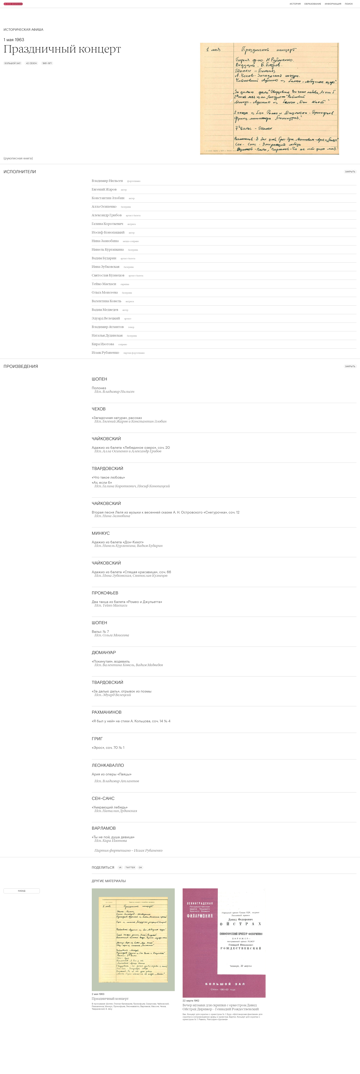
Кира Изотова (109, 344)
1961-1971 (47, 63)
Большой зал (13, 63)
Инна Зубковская (113, 267)
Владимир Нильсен (116, 181)
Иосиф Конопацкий (113, 232)
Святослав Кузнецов (117, 275)
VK (120, 867)
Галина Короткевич (114, 224)
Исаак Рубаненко (118, 352)
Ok (140, 867)
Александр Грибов (116, 215)
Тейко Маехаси (110, 284)
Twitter (130, 867)
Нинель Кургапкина (115, 249)
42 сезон (31, 63)
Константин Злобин (113, 198)
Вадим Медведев (110, 310)
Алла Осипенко (111, 206)
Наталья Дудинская (114, 335)
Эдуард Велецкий (111, 318)
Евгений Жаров (109, 189)
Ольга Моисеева (112, 292)
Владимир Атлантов (113, 327)
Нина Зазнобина (115, 241)
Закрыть (350, 171)
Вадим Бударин (113, 258)
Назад (21, 891)
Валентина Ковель (113, 301)
